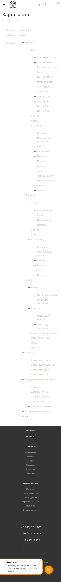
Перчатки (42, 156)
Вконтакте (27, 551)
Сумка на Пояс (44, 77)
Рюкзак (34, 120)
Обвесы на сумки (46, 175)
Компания (30, 447)
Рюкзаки (35, 308)
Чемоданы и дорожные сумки (40, 379)
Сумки (34, 50)
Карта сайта (25, 30)
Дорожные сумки (39, 392)
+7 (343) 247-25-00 (31, 527)
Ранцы (34, 287)
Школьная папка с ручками (45, 333)
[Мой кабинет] (50, 4)
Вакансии (30, 465)
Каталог (23, 35)
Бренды (10, 30)
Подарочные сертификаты (38, 411)
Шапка (40, 166)
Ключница (42, 146)
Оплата (10, 35)
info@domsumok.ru (32, 533)
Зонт (39, 171)
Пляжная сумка (45, 82)
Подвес (41, 190)
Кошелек (35, 116)
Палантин (42, 161)
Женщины (30, 42)
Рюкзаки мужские (40, 374)
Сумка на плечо (45, 210)
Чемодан (35, 387)
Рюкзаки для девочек (42, 360)
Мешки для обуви (40, 338)
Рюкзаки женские (40, 369)
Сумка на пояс (44, 220)
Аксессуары (37, 125)
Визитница (42, 133)
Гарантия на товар (30, 502)
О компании (30, 452)
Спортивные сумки (40, 396)
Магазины (30, 489)
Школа (28, 280)
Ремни (40, 185)
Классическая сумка (47, 67)
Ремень (41, 265)
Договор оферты (30, 510)
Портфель (42, 225)
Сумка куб (42, 101)
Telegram (34, 551)
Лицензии (30, 473)
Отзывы (30, 461)
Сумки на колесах (40, 401)
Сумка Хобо (43, 96)
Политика (30, 506)
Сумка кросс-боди (46, 57)
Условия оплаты (30, 493)
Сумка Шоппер (44, 62)
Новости (30, 457)
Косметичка (43, 151)
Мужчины (30, 195)
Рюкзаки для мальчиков (43, 365)
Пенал (34, 342)
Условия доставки (31, 497)
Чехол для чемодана (41, 406)
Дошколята (36, 347)
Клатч (40, 72)
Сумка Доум (43, 86)
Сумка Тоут (43, 91)
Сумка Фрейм (44, 111)
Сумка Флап (43, 106)
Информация (30, 483)
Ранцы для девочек (47, 295)
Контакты (30, 469)
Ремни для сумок (46, 180)
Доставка (10, 43)
